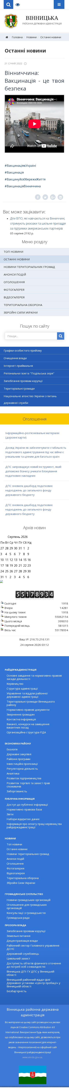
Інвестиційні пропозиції (22, 764)
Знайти (60, 336)
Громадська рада (18, 917)
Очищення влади (15, 358)
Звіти (10, 814)
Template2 (19, 4)
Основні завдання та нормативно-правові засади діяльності (34, 677)
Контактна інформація (21, 719)
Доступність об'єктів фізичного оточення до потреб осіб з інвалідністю (34, 964)
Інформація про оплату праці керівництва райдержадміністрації (34, 825)
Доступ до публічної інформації (27, 804)
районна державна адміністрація (42, 20)
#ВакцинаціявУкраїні (20, 166)
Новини (31, 37)
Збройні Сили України (21, 312)
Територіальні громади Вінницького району (31, 703)
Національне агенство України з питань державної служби (30, 399)
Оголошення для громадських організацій (27, 906)
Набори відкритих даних (23, 819)
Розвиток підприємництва (24, 778)
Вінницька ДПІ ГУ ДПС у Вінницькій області (30, 973)
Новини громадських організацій (28, 900)
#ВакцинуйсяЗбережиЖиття (25, 179)
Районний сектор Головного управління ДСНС (33, 947)
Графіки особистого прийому (23, 350)
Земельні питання (18, 936)
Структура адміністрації (22, 688)
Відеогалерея (14, 297)
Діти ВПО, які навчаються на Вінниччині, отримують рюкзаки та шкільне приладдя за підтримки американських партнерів (38, 223)
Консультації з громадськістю (26, 913)
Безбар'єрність (16, 991)
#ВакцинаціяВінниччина (23, 186)
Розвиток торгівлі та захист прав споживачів (28, 784)
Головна (17, 37)
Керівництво (15, 683)
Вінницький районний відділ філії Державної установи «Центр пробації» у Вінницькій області (33, 983)
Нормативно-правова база (24, 809)
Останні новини (50, 37)
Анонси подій (15, 274)
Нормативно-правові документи (28, 709)
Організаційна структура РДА (26, 732)
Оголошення (14, 282)
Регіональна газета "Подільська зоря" (29, 373)
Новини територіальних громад (29, 267)
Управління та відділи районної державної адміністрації (27, 694)
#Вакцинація (14, 172)
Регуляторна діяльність (22, 768)
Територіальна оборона (23, 305)
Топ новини (13, 251)
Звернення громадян (21, 714)
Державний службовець (23, 953)
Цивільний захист (18, 958)
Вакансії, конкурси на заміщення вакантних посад (28, 725)
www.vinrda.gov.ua (32, 1057)
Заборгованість (17, 791)
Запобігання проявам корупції (23, 381)
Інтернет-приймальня (18, 365)
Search (8, 4)
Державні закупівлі (19, 754)
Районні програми (18, 759)
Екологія (12, 749)
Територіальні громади (19, 388)
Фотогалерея (14, 289)
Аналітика (13, 773)
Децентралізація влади (22, 940)
